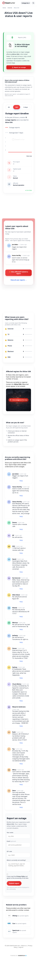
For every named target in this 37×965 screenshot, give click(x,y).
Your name (10, 832)
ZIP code (9, 851)
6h (9, 107)
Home (4, 8)
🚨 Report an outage (19, 67)
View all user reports (18, 280)
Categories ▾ (26, 3)
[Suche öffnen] (33, 3)
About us (24, 945)
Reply (21, 481)
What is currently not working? (16, 860)
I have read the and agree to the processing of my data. (18, 877)
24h (16, 107)
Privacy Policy (20, 876)
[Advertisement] (18, 24)
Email (11, 841)
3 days (25, 107)
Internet (10, 8)
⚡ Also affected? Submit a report (18, 272)
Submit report (14, 883)
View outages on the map (19, 400)
